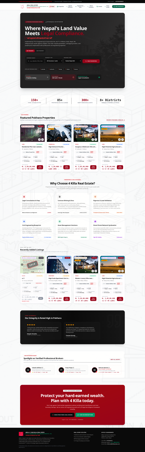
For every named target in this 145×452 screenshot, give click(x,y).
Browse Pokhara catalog (115, 120)
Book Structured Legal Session (63, 415)
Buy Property (30, 50)
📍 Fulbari (67, 69)
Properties (61, 6)
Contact (100, 6)
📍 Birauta (75, 69)
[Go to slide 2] (59, 140)
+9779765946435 (119, 1)
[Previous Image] (22, 133)
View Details (40, 167)
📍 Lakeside (42, 69)
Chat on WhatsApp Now (86, 415)
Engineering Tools (81, 6)
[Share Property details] (39, 139)
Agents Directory (70, 6)
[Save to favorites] (42, 139)
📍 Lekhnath (51, 69)
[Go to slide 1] (58, 140)
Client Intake (107, 6)
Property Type (49, 57)
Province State (67, 57)
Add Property (119, 6)
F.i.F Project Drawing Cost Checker (82, 441)
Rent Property (40, 50)
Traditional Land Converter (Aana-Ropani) (83, 435)
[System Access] (125, 1)
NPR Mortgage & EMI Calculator (81, 439)
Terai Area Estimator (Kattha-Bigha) (82, 437)
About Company (91, 6)
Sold (41, 298)
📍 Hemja (59, 69)
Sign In (131, 6)
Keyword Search (31, 58)
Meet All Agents (115, 359)
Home (52, 6)
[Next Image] (43, 133)
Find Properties (92, 61)
